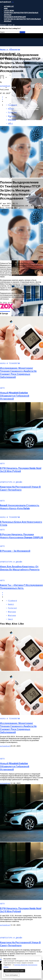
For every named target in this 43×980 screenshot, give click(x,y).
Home (6, 8)
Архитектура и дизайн (18, 97)
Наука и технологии (17, 77)
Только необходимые (11, 975)
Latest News (9, 10)
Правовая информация (15, 17)
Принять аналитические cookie (14, 970)
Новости (12, 87)
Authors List (9, 6)
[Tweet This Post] (23, 595)
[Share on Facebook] (23, 593)
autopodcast (5, 86)
